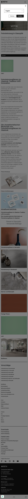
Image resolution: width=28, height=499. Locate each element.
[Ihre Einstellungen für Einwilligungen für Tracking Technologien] (2, 496)
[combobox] (14, 11)
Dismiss (12, 16)
